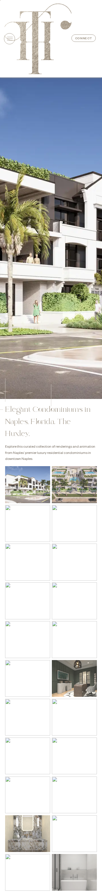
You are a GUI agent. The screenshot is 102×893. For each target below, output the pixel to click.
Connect (83, 38)
